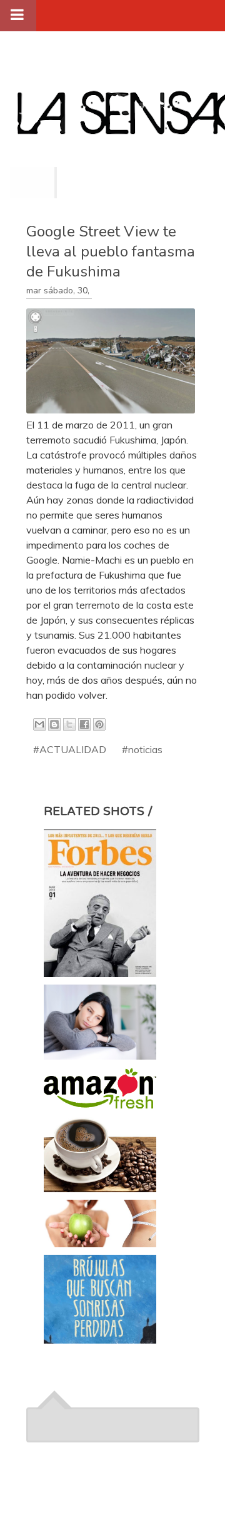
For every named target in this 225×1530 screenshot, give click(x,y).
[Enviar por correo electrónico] (39, 724)
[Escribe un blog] (54, 724)
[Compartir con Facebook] (84, 724)
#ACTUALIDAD (69, 749)
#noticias (142, 749)
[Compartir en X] (69, 724)
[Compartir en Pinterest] (99, 724)
